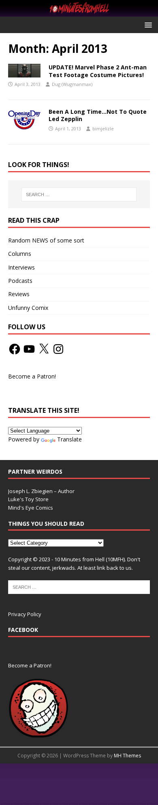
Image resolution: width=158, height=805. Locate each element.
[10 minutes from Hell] (79, 12)
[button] (147, 24)
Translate (69, 439)
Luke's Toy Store (28, 499)
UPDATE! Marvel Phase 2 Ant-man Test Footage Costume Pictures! (98, 70)
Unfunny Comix (28, 308)
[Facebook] (14, 349)
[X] (43, 349)
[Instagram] (58, 349)
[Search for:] (79, 194)
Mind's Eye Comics (30, 507)
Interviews (21, 267)
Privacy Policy (24, 614)
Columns (19, 253)
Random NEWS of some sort (46, 240)
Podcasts (20, 280)
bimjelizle (103, 128)
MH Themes (127, 755)
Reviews (19, 294)
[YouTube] (29, 349)
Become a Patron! (32, 376)
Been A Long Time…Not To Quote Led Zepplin (98, 115)
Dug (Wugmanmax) (72, 84)
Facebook (23, 630)
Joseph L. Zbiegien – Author (41, 491)
